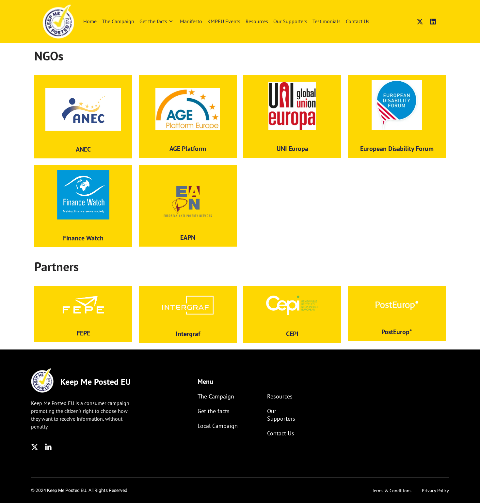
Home (90, 21)
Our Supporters (290, 21)
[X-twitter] (420, 21)
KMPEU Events (223, 21)
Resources (257, 21)
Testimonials (326, 21)
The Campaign (118, 21)
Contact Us (357, 21)
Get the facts (153, 21)
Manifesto (191, 21)
